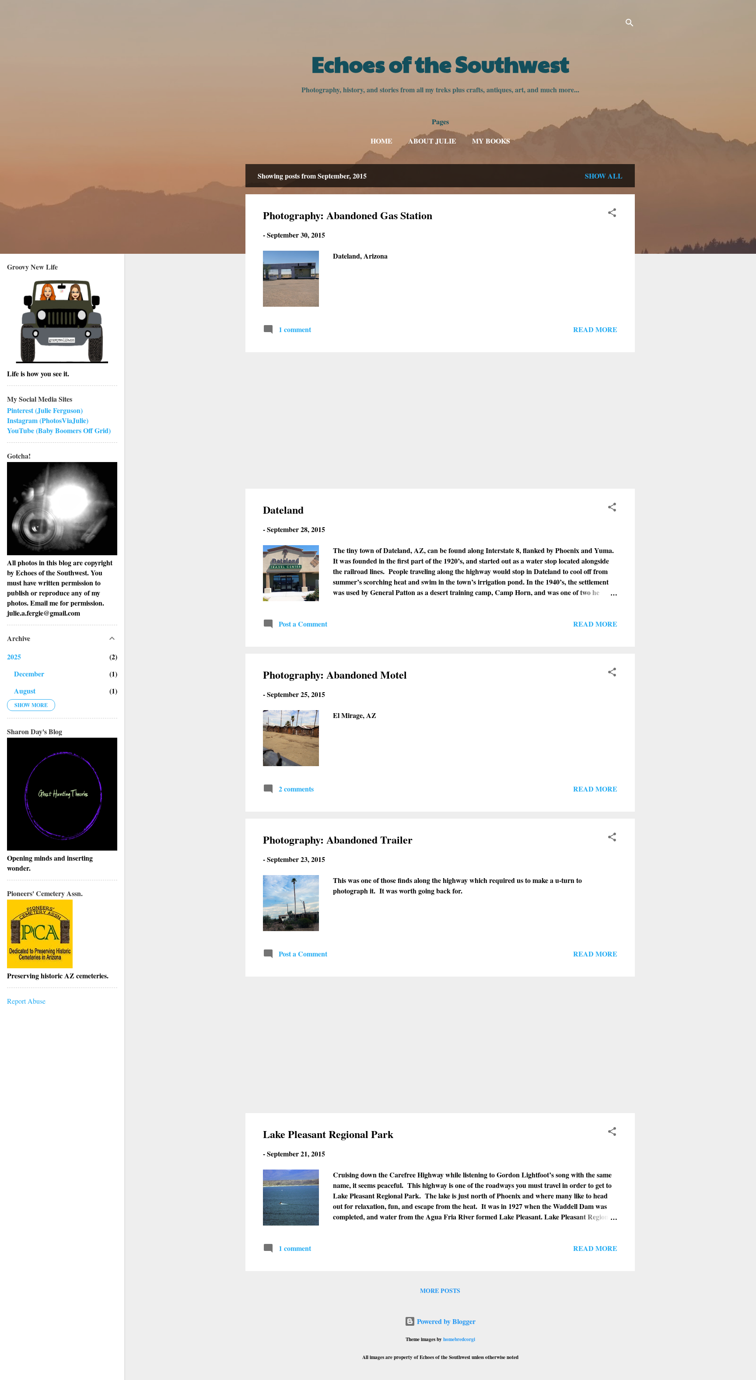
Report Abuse (26, 1000)
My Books (491, 141)
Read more (595, 329)
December (29, 674)
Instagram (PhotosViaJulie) (47, 420)
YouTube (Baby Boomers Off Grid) (59, 430)
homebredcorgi (459, 1339)
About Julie (432, 141)
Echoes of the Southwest (440, 63)
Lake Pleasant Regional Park (328, 1134)
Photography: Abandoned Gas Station (347, 215)
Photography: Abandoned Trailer (338, 839)
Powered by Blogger (445, 1321)
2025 (14, 656)
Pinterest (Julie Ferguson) (45, 410)
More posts (440, 1290)
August (24, 691)
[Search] (629, 24)
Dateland (283, 509)
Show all (604, 176)
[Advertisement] (440, 420)
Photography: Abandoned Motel (335, 674)
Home (381, 141)
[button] (612, 214)
